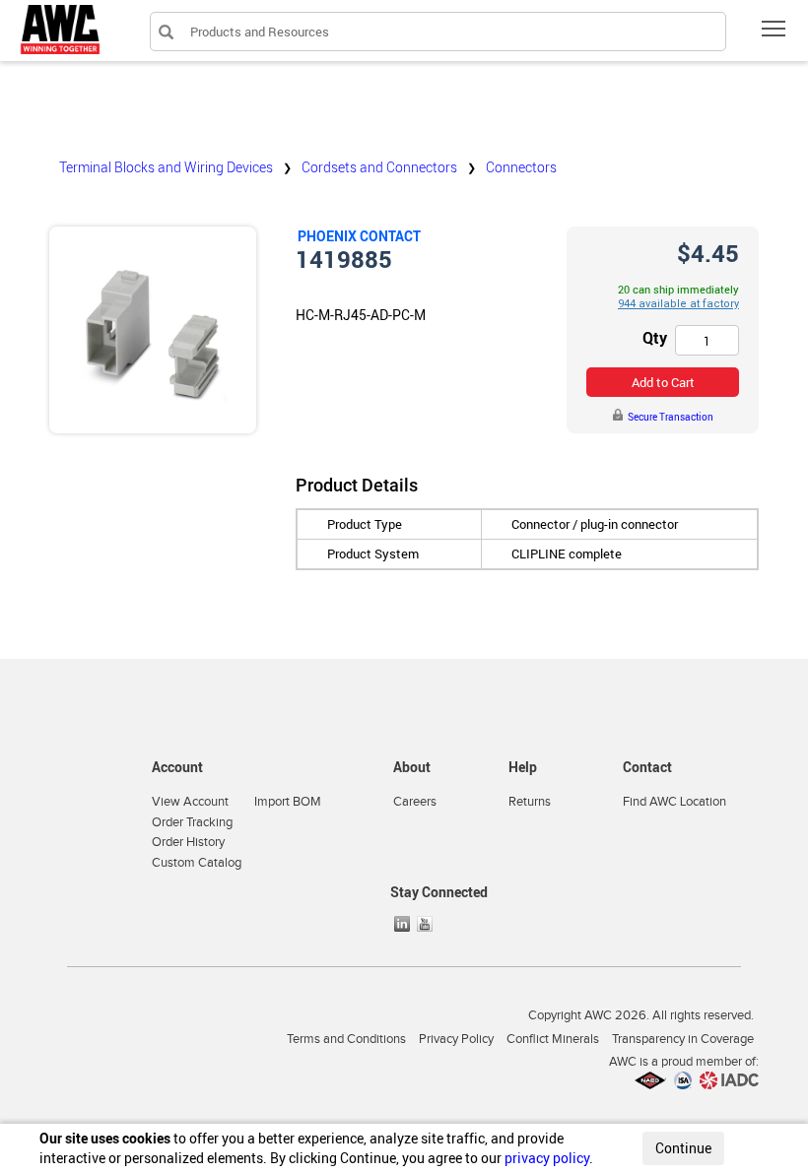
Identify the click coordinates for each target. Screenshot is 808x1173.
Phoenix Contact (359, 236)
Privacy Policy (456, 1039)
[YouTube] (427, 924)
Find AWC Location (674, 802)
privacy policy (547, 1157)
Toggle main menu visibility (774, 28)
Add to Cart (663, 382)
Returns (529, 802)
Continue (683, 1148)
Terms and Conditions (346, 1039)
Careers (415, 802)
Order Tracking (192, 822)
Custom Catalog (196, 863)
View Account (190, 802)
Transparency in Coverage (683, 1039)
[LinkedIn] (404, 924)
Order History (188, 842)
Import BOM (287, 802)
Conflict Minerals (552, 1039)
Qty (654, 338)
